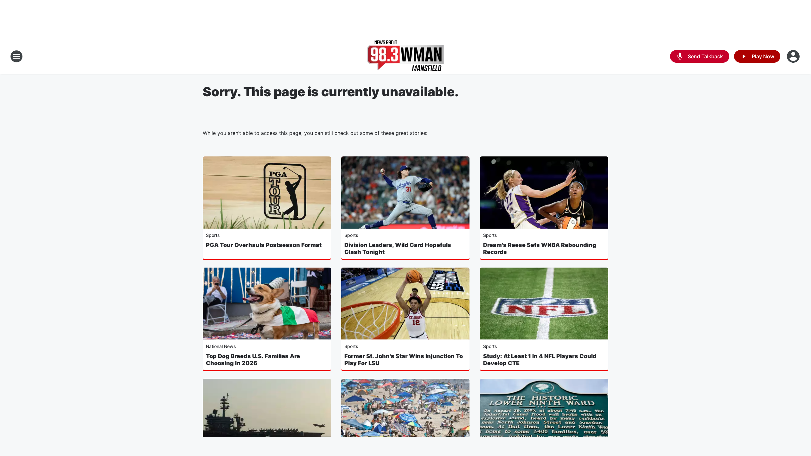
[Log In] (794, 56)
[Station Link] (405, 56)
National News (221, 346)
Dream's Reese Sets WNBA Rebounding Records (539, 248)
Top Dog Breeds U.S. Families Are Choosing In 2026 (253, 359)
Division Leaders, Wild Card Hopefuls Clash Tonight (397, 248)
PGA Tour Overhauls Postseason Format (264, 245)
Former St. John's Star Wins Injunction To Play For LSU (403, 359)
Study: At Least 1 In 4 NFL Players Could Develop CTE (540, 359)
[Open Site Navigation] (16, 56)
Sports (213, 235)
